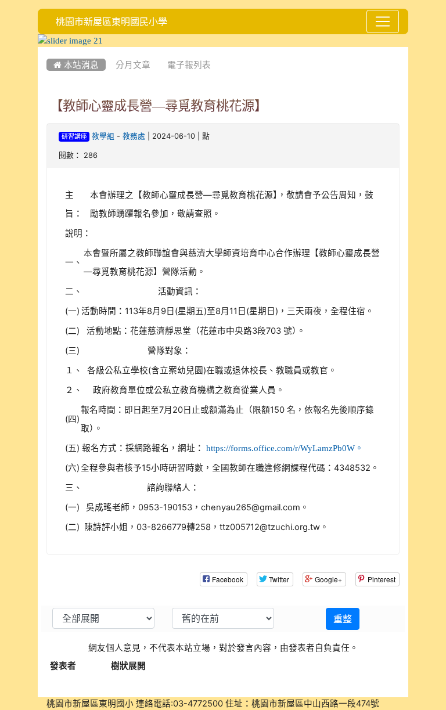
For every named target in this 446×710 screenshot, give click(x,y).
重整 (342, 619)
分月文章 (133, 64)
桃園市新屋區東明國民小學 (111, 21)
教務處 (134, 136)
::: (49, 51)
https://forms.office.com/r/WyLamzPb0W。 (285, 448)
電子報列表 (189, 64)
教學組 (103, 136)
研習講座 (74, 137)
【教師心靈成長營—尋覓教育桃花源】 (158, 105)
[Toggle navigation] (382, 21)
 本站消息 (76, 64)
